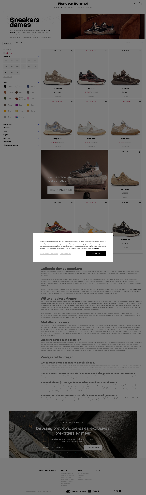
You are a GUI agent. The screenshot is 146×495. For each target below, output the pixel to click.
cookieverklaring (94, 248)
